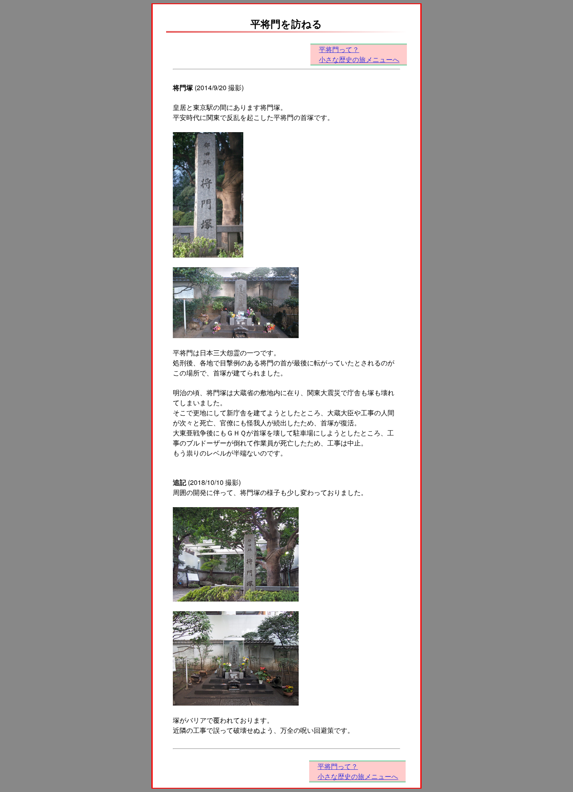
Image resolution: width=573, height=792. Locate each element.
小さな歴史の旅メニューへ (359, 59)
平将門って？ (339, 49)
